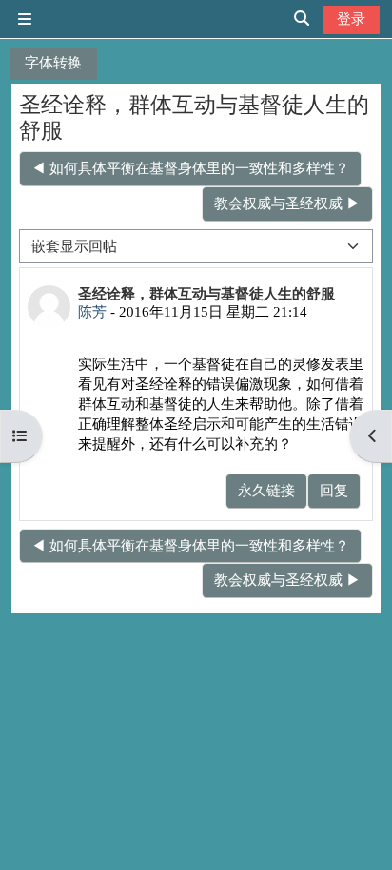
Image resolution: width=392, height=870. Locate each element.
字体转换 (53, 62)
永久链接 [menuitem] (266, 490)
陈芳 (92, 311)
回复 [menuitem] (334, 490)
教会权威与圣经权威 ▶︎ (287, 203)
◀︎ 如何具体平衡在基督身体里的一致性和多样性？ (190, 168)
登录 (351, 18)
